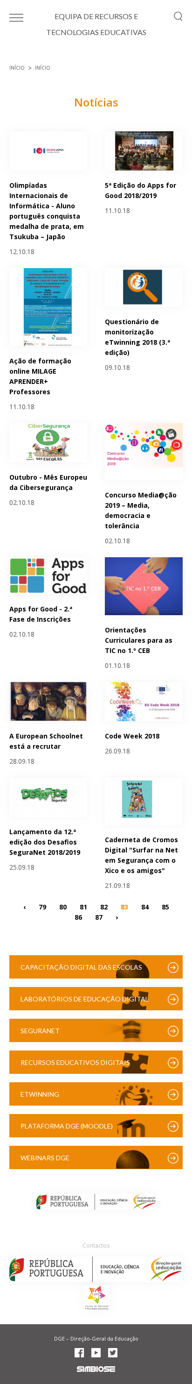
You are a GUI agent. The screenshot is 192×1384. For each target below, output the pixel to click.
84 (145, 906)
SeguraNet (40, 1031)
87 (99, 917)
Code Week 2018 (132, 735)
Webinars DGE (45, 1158)
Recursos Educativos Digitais (75, 1062)
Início (17, 67)
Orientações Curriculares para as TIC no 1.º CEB (138, 640)
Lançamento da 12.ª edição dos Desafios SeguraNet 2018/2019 (44, 842)
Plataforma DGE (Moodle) (67, 1126)
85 (165, 906)
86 (78, 917)
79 (42, 906)
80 (63, 906)
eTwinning (40, 1094)
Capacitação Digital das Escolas (81, 967)
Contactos (96, 1245)
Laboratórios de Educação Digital (85, 999)
